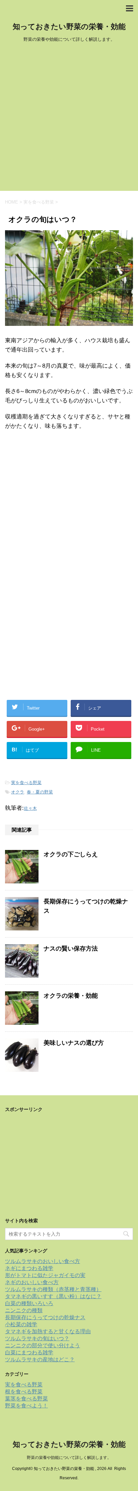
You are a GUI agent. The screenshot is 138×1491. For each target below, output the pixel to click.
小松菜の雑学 (21, 1324)
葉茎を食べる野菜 (26, 1398)
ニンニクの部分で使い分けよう (42, 1345)
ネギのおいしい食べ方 (32, 1282)
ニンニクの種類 (24, 1310)
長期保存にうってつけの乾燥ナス (45, 1317)
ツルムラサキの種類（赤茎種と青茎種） (53, 1289)
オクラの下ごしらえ (71, 854)
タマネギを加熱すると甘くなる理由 (48, 1331)
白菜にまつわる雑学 (29, 1352)
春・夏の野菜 (40, 791)
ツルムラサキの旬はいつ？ (37, 1338)
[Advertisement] (69, 119)
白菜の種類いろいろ (29, 1303)
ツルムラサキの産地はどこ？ (40, 1359)
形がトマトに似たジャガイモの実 (45, 1275)
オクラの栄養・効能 (71, 995)
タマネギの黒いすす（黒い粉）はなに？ (53, 1296)
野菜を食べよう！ (26, 1405)
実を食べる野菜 (26, 782)
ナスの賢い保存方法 (71, 948)
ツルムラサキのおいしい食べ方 (42, 1261)
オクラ (17, 791)
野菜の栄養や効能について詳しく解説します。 (69, 1457)
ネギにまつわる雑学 (29, 1268)
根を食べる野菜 (24, 1391)
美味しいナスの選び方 (74, 1042)
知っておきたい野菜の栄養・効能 (69, 26)
